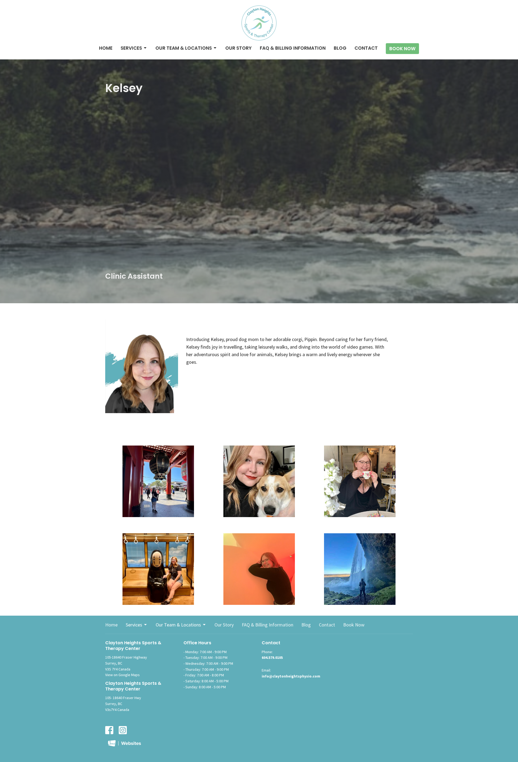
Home (106, 48)
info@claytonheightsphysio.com (291, 676)
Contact (366, 48)
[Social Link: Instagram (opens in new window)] (123, 730)
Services (131, 48)
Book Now (402, 48)
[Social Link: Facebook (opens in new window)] (109, 730)
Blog (340, 48)
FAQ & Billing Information (293, 48)
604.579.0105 (272, 657)
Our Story (238, 48)
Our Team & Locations (183, 48)
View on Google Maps (122, 674)
